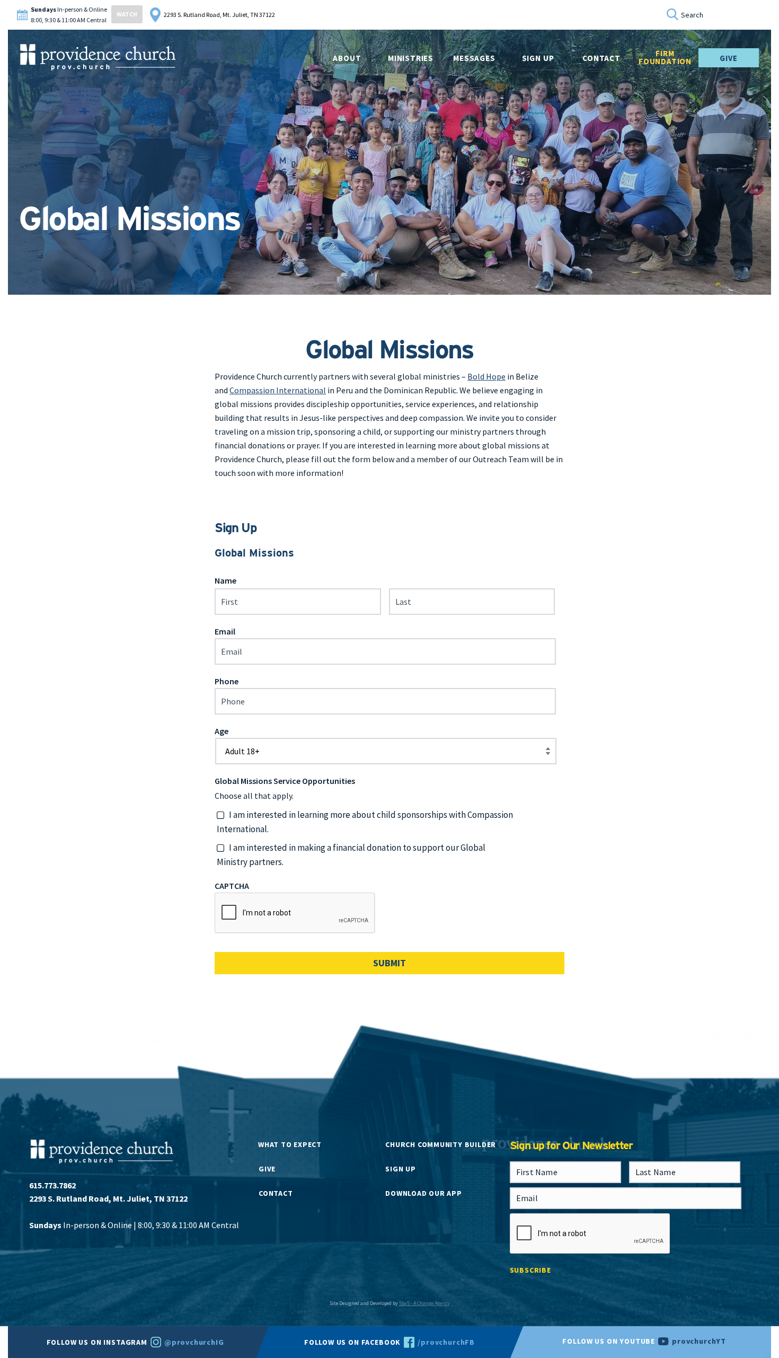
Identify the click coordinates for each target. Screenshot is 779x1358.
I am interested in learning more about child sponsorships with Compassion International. (365, 822)
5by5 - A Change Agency (424, 1303)
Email (225, 631)
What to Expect (290, 1144)
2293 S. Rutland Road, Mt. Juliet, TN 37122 (219, 15)
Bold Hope (486, 376)
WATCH (127, 14)
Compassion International (277, 390)
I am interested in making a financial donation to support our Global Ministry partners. (351, 855)
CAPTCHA (232, 885)
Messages (474, 58)
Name (225, 580)
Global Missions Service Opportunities (285, 780)
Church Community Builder (440, 1144)
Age (221, 731)
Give (728, 58)
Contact (276, 1193)
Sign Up (538, 58)
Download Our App (423, 1193)
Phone (226, 681)
